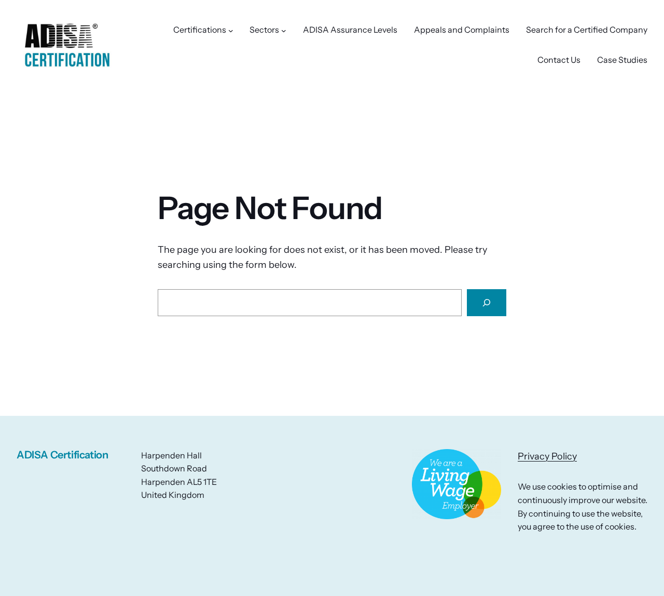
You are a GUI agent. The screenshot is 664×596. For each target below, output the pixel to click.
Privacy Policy (547, 456)
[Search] (486, 302)
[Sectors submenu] (283, 30)
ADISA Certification (62, 455)
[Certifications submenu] (230, 30)
